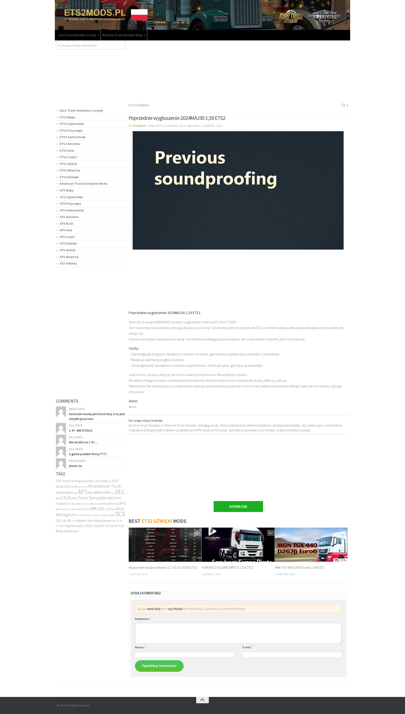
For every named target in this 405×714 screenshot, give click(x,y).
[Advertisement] (238, 70)
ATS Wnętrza (69, 257)
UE (64, 520)
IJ (85, 509)
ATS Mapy (67, 190)
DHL (113, 493)
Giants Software (108, 503)
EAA (58, 498)
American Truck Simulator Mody (122, 35)
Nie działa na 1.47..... (84, 442)
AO (75, 493)
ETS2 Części (68, 157)
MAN (113, 509)
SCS (120, 514)
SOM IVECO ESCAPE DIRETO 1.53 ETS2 (227, 567)
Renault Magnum (94, 515)
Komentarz (143, 619)
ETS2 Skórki (68, 164)
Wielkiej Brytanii (102, 521)
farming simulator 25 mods (88, 481)
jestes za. (76, 466)
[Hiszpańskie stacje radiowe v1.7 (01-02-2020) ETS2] (165, 545)
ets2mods (139, 126)
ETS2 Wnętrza (70, 170)
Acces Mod (83, 486)
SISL (59, 520)
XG (121, 520)
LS (105, 509)
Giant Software (90, 503)
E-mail (247, 647)
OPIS (82, 515)
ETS (64, 498)
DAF (106, 492)
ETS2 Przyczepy (71, 130)
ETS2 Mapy (67, 117)
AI (90, 485)
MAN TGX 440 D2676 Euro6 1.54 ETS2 (299, 567)
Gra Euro (61, 509)
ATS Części (67, 237)
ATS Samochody (72, 210)
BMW (98, 492)
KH (88, 509)
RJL (105, 515)
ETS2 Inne (67, 150)
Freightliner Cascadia (68, 503)
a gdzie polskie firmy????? (88, 454)
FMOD (111, 498)
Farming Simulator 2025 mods (79, 526)
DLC (120, 492)
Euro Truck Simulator (87, 498)
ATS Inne (66, 230)
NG (77, 515)
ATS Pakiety (68, 263)
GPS (122, 503)
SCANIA (111, 515)
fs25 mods (63, 481)
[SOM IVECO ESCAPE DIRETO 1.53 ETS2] (238, 545)
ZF (57, 526)
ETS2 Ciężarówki (72, 124)
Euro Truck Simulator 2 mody (77, 35)
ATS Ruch (66, 223)
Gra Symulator (75, 509)
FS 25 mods (109, 526)
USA (74, 521)
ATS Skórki (67, 250)
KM (93, 508)
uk (69, 520)
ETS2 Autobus (70, 144)
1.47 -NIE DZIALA (80, 430)
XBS (114, 520)
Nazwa (140, 647)
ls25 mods (71, 486)
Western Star (84, 521)
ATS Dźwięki (68, 243)
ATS (82, 492)
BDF (90, 493)
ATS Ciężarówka (71, 197)
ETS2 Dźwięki (139, 105)
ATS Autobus (69, 217)
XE (118, 520)
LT (108, 509)
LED (100, 508)
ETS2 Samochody (73, 137)
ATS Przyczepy (70, 203)
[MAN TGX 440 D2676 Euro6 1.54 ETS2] (311, 545)
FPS (118, 498)
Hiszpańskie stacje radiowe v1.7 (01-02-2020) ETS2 (163, 567)
